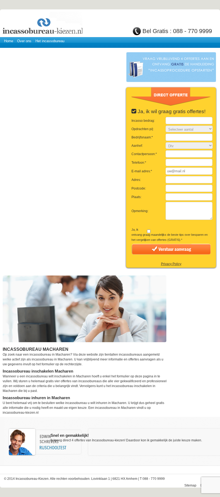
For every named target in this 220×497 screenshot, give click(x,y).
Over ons (24, 41)
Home (8, 41)
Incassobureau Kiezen (42, 23)
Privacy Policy (171, 264)
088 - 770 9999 (192, 31)
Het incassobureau (49, 41)
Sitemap (190, 485)
